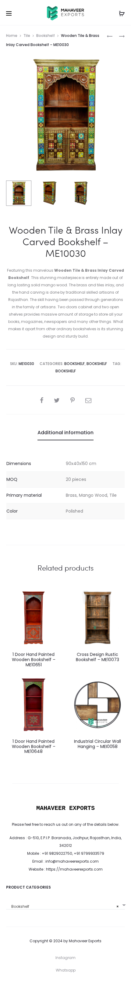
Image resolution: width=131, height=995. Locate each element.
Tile (26, 35)
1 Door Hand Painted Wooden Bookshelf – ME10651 (33, 659)
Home (11, 35)
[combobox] (65, 904)
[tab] (65, 432)
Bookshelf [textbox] (64, 906)
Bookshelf (45, 35)
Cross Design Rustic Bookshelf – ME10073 (97, 657)
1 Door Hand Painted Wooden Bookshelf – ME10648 (33, 746)
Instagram (65, 957)
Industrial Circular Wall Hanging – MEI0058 (97, 744)
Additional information (65, 432)
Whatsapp (66, 970)
